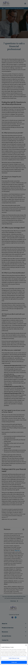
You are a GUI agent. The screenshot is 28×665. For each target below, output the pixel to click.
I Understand (14, 662)
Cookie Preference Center (14, 658)
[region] (14, 654)
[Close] (26, 645)
